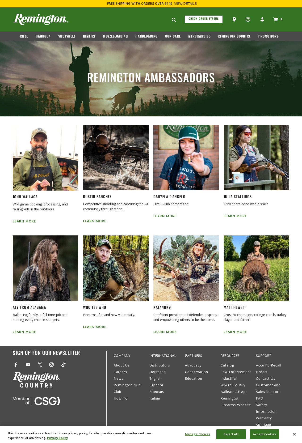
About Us (122, 365)
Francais (156, 391)
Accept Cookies (264, 434)
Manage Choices (197, 434)
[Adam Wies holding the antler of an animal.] (116, 268)
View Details (185, 3)
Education (193, 378)
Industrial (229, 378)
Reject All (231, 434)
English (155, 378)
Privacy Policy (57, 438)
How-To (121, 398)
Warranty (264, 418)
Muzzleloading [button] (115, 36)
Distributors (159, 365)
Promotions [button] (268, 36)
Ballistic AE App (234, 391)
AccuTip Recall (268, 365)
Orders (262, 372)
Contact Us (265, 378)
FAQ (259, 398)
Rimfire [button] (89, 36)
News (118, 378)
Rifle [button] (24, 36)
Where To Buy (233, 385)
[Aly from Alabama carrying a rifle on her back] (45, 268)
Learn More (24, 221)
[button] (234, 19)
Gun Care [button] (173, 36)
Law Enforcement (236, 372)
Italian (154, 398)
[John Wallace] (45, 158)
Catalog (227, 365)
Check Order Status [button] (204, 19)
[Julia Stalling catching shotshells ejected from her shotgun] (256, 157)
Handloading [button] (146, 36)
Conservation (196, 372)
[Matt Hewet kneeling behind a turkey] (256, 268)
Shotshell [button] (67, 36)
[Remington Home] (40, 19)
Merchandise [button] (199, 36)
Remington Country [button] (234, 36)
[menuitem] (26, 37)
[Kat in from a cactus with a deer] (186, 268)
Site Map (263, 424)
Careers (120, 372)
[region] (151, 434)
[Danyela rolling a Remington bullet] (186, 157)
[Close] (294, 434)
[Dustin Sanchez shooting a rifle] (116, 157)
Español (156, 385)
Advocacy (193, 365)
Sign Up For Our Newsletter (46, 353)
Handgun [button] (43, 36)
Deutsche (157, 372)
